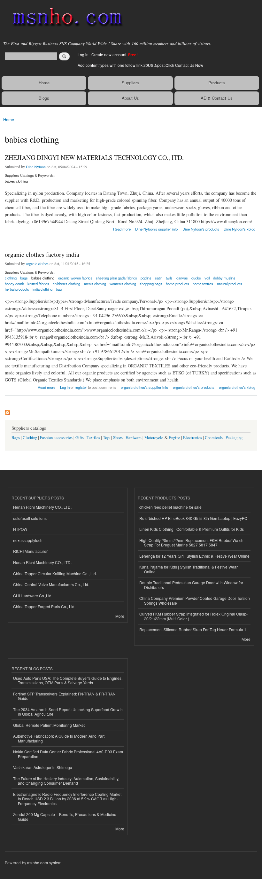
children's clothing (66, 283)
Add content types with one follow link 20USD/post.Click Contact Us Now (140, 65)
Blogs (44, 98)
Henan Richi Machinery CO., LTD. (42, 507)
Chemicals (214, 437)
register (81, 387)
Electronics (192, 437)
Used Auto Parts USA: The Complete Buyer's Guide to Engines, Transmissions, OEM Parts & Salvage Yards (67, 680)
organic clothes (37, 263)
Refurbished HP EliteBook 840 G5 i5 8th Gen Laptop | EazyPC (193, 518)
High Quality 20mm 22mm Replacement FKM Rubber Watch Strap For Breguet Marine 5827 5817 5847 (191, 542)
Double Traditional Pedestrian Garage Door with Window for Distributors (191, 585)
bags (24, 277)
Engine (174, 437)
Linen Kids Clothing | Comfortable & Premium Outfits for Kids (191, 529)
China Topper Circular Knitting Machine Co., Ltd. (55, 573)
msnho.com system (44, 862)
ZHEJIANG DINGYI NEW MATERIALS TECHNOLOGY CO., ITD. (94, 157)
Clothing (30, 437)
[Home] (64, 17)
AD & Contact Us (217, 98)
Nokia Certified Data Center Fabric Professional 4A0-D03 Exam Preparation (68, 754)
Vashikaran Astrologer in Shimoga (42, 767)
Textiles (93, 437)
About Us (130, 98)
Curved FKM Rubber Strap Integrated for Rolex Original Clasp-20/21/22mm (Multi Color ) (193, 616)
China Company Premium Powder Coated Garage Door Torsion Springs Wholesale (194, 600)
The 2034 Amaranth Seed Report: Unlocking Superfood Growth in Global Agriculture (68, 712)
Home (44, 83)
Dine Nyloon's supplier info (156, 229)
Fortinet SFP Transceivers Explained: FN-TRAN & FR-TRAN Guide (64, 696)
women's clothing (123, 283)
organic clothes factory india (42, 254)
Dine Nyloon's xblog (239, 229)
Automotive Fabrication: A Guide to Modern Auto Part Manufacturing (58, 738)
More (119, 616)
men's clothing (95, 283)
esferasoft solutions (30, 518)
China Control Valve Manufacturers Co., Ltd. (51, 584)
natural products (229, 283)
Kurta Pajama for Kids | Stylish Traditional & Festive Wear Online (188, 569)
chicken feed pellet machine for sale (170, 507)
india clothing (42, 289)
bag (59, 289)
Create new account (109, 54)
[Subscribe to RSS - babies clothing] (7, 411)
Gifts (79, 437)
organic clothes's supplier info (144, 387)
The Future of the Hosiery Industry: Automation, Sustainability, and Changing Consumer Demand (66, 781)
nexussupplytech (27, 540)
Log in (83, 54)
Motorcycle (153, 437)
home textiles (203, 283)
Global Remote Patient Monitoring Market (49, 725)
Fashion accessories (56, 437)
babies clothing (16, 181)
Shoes (118, 437)
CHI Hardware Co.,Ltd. (32, 595)
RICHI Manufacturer (30, 551)
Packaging (234, 437)
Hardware (134, 437)
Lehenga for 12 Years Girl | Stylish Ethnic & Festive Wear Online (194, 556)
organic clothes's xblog (237, 387)
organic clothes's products (193, 387)
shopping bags (151, 283)
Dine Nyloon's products (200, 229)
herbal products (17, 289)
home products (177, 283)
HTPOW (20, 529)
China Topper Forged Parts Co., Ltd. (44, 606)
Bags (16, 437)
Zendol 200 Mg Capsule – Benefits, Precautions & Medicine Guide (64, 816)
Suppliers (130, 83)
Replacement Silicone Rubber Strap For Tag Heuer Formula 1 (192, 629)
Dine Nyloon (36, 166)
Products (216, 83)
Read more (122, 228)
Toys (106, 437)
